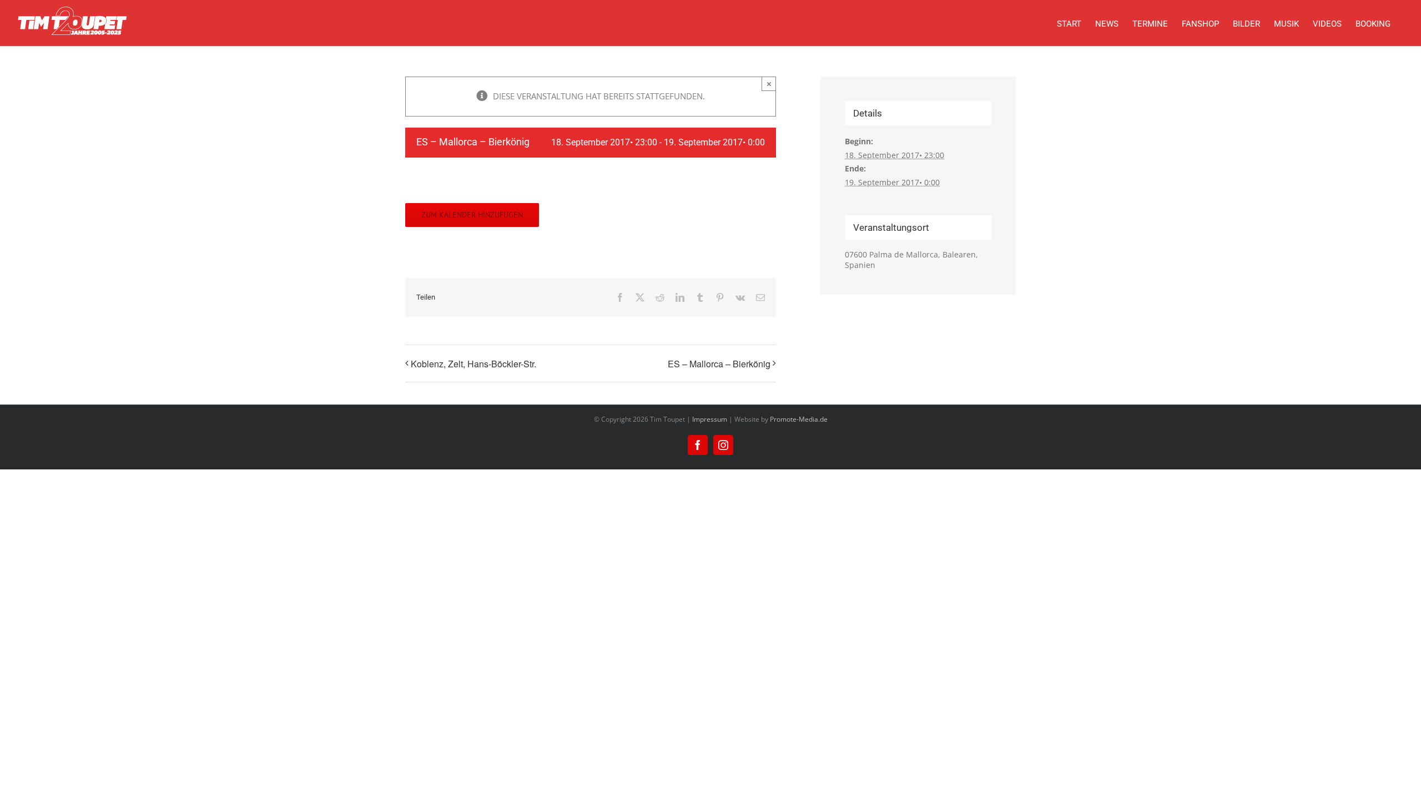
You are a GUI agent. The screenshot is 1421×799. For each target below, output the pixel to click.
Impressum (709, 419)
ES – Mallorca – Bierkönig (719, 363)
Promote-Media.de (799, 419)
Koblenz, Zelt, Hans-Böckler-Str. (473, 363)
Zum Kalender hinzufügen (472, 215)
